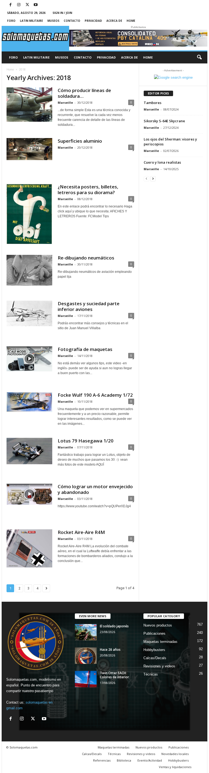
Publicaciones (154, 633)
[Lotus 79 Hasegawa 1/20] (29, 451)
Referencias (101, 760)
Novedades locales (175, 754)
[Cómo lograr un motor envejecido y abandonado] (29, 494)
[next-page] (153, 178)
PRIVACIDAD (93, 21)
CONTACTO (72, 21)
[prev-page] (146, 178)
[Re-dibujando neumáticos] (29, 270)
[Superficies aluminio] (29, 149)
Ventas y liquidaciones (175, 767)
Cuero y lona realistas (162, 162)
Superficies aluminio (80, 141)
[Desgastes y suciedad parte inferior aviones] (29, 313)
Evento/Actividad (149, 760)
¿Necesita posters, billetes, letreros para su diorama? (88, 189)
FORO (11, 21)
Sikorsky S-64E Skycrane (164, 120)
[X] (27, 5)
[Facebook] (10, 5)
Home (131, 21)
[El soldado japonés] (86, 632)
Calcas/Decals (154, 658)
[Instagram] (19, 5)
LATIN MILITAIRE (31, 21)
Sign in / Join (62, 13)
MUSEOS (53, 21)
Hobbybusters (154, 650)
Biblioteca (124, 760)
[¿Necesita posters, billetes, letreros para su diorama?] (29, 214)
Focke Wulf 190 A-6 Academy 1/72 (95, 395)
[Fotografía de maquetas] (29, 359)
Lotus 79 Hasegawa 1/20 (85, 441)
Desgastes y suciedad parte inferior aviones (88, 306)
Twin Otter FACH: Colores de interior (114, 675)
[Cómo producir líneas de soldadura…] (29, 104)
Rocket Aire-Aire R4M (81, 532)
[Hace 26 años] (86, 655)
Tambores (152, 102)
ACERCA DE (114, 21)
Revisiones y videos (159, 666)
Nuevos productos (157, 625)
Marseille (65, 102)
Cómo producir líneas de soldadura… (84, 93)
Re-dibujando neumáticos (86, 258)
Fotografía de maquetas (85, 349)
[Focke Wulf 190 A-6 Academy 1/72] (29, 402)
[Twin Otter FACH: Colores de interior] (86, 679)
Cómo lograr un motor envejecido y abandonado (95, 489)
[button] (199, 57)
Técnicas (150, 674)
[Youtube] (35, 5)
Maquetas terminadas (160, 642)
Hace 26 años (110, 649)
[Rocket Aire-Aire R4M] (29, 548)
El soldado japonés (114, 626)
